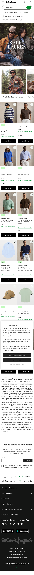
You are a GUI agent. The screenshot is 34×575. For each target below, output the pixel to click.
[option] (8, 112)
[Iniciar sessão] (24, 2)
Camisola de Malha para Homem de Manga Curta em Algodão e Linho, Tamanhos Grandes (25, 268)
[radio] (28, 16)
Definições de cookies (17, 364)
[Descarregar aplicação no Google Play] (22, 531)
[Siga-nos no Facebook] (6, 524)
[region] (17, 345)
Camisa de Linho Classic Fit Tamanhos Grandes (7, 220)
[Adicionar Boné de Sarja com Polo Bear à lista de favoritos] (14, 286)
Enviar (27, 460)
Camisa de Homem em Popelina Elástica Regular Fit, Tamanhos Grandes (8, 268)
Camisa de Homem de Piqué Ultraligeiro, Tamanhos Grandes (25, 174)
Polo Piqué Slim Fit (22, 127)
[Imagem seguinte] (15, 112)
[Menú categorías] (3, 2)
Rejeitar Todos (17, 360)
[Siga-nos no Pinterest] (18, 524)
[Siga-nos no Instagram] (3, 524)
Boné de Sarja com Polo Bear (8, 312)
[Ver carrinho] (30, 2)
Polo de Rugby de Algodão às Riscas (7, 130)
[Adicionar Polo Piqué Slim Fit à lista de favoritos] (31, 104)
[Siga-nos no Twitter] (10, 524)
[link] (8, 112)
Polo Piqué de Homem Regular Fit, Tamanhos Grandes (6, 174)
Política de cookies (8, 350)
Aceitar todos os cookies (17, 355)
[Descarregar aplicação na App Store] (8, 531)
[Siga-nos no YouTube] (21, 524)
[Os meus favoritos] (27, 2)
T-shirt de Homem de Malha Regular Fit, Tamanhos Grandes (25, 221)
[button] (20, 135)
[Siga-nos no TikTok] (14, 524)
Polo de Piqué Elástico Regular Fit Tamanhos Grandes (23, 313)
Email (3, 458)
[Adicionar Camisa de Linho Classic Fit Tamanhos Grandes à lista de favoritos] (14, 194)
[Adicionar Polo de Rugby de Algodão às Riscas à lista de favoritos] (14, 104)
